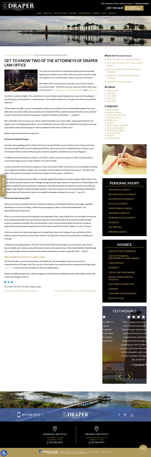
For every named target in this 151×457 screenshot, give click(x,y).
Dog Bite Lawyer (114, 118)
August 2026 (112, 91)
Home (39, 13)
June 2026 (111, 96)
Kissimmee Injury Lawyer (11, 55)
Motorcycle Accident (115, 128)
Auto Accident (113, 110)
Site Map (102, 451)
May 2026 (111, 98)
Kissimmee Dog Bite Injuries (119, 82)
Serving (72, 13)
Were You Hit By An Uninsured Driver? (124, 59)
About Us (47, 13)
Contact (112, 13)
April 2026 (111, 101)
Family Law (92, 90)
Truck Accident (113, 138)
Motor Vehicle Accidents (117, 125)
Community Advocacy (116, 115)
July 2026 (111, 93)
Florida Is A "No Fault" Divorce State (21, 291)
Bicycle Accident (114, 112)
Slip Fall (110, 136)
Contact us (9, 267)
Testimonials (84, 13)
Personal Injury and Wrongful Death (67, 90)
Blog (104, 13)
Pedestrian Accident (115, 130)
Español (96, 13)
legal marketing (66, 453)
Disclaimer (109, 451)
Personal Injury (29, 55)
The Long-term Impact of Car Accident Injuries (74, 291)
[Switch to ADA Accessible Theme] (4, 453)
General (110, 123)
